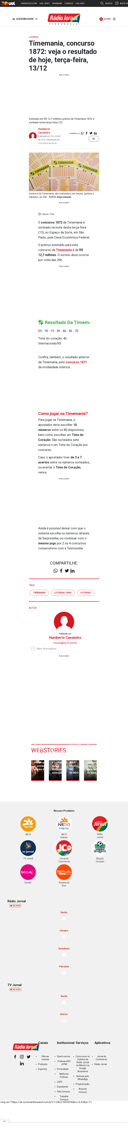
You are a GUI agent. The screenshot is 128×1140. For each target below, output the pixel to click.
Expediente (62, 1086)
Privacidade (63, 1069)
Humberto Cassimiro (65, 638)
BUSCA (108, 3)
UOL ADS (80, 3)
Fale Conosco (63, 1091)
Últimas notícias (45, 1058)
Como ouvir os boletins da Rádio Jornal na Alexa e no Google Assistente (83, 1064)
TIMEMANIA (39, 592)
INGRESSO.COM (29, 3)
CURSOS (69, 3)
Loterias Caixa (62, 592)
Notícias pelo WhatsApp (82, 1077)
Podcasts (42, 1064)
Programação (82, 1084)
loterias (85, 592)
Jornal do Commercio (101, 1058)
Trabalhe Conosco (64, 1098)
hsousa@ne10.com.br (65, 642)
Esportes (42, 1069)
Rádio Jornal (100, 1064)
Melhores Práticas (64, 1075)
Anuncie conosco (83, 1090)
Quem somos (63, 1056)
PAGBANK (57, 3)
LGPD (59, 1082)
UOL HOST (44, 3)
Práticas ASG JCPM (64, 1062)
